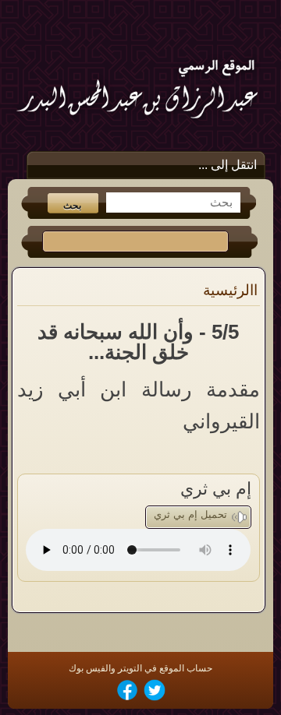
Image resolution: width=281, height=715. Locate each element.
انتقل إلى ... (227, 164)
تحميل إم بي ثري (190, 514)
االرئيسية (230, 290)
